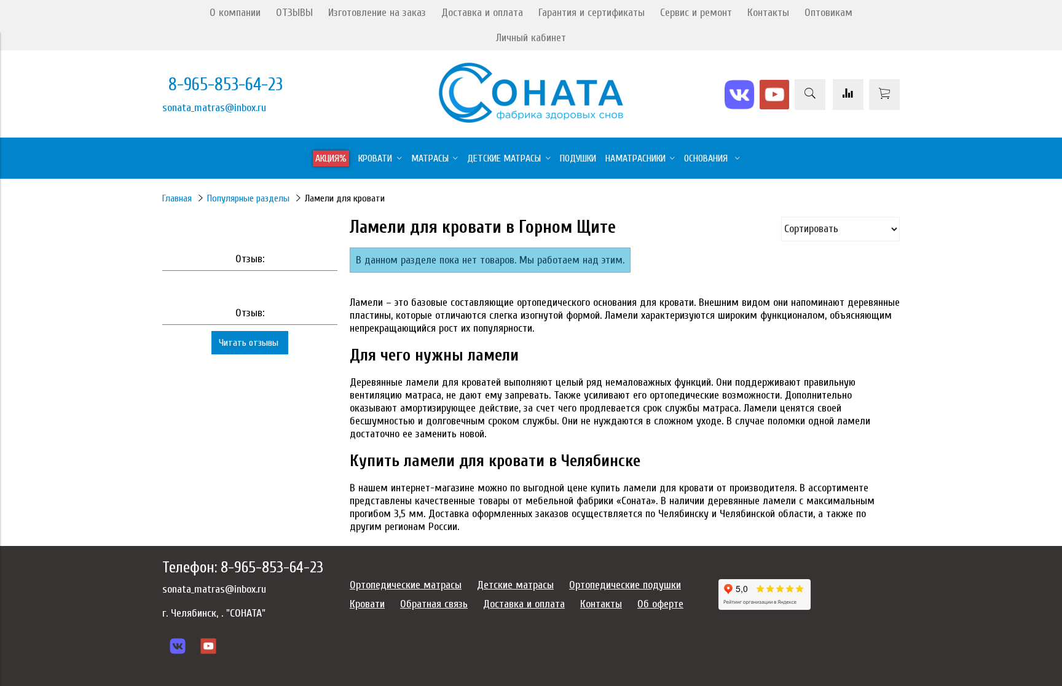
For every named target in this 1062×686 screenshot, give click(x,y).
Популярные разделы (248, 198)
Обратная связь (434, 604)
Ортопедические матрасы (406, 585)
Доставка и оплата (482, 12)
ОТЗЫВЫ (294, 12)
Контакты (768, 12)
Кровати (367, 604)
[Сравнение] (848, 94)
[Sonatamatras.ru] (531, 119)
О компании (235, 12)
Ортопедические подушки (625, 585)
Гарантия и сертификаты (591, 12)
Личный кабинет (531, 37)
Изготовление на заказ (377, 12)
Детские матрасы (515, 585)
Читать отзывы (250, 342)
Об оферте (660, 604)
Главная (177, 198)
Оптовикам (828, 12)
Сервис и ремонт (696, 12)
